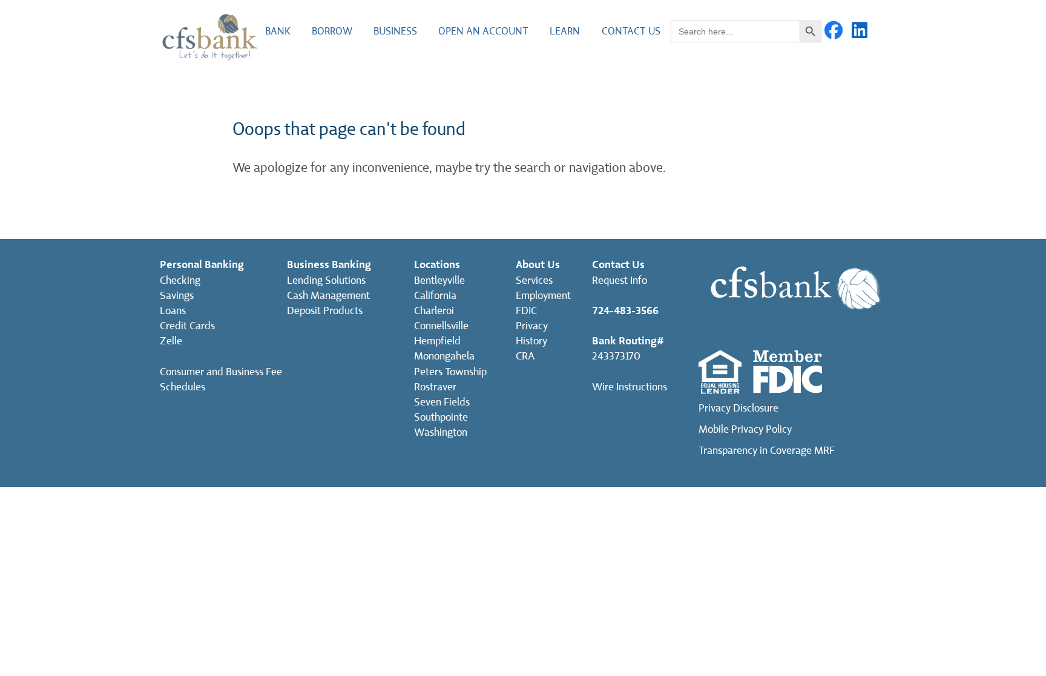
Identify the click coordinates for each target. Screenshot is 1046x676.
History (531, 341)
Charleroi (434, 310)
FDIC (526, 310)
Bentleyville (439, 280)
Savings (177, 295)
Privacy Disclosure (738, 408)
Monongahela (444, 356)
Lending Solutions (326, 280)
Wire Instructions (629, 387)
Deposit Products (325, 310)
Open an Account (483, 31)
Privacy (532, 326)
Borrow (332, 31)
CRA (525, 356)
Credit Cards (187, 326)
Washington (440, 432)
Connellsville (441, 326)
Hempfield (437, 341)
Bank (278, 31)
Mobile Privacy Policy (745, 429)
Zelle (171, 341)
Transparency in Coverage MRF (767, 450)
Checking (180, 280)
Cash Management (328, 295)
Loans (173, 310)
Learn (565, 31)
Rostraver (435, 387)
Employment (543, 295)
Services (534, 280)
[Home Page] (210, 36)
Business (395, 31)
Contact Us (631, 31)
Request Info (619, 280)
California (435, 295)
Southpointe (441, 417)
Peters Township (450, 372)
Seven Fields (442, 402)
